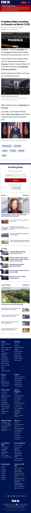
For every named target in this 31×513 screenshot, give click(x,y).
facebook (5, 496)
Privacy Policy (17, 187)
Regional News (6, 420)
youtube (14, 496)
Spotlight (3, 413)
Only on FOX (5, 390)
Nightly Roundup (5, 361)
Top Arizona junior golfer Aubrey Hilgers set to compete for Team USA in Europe (20, 241)
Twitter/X (3, 473)
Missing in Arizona (5, 406)
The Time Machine (18, 408)
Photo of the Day (18, 458)
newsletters (25, 496)
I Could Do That (18, 405)
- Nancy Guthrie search (5, 408)
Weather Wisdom (18, 358)
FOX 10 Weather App (6, 457)
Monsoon (16, 345)
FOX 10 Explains (5, 349)
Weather (17, 342)
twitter (8, 496)
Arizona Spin (4, 392)
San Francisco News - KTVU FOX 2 (6, 426)
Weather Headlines (18, 347)
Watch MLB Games (19, 473)
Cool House (4, 399)
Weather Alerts (18, 353)
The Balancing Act (18, 395)
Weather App (17, 355)
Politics (4, 151)
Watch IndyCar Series (19, 478)
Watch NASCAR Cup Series (19, 475)
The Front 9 (17, 401)
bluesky (20, 496)
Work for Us (17, 439)
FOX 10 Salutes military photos (18, 452)
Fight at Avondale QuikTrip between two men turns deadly (19, 234)
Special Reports (5, 411)
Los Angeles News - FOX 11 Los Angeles (6, 423)
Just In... (4, 195)
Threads (3, 475)
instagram (11, 496)
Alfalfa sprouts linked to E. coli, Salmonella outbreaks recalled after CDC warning (19, 228)
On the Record (17, 406)
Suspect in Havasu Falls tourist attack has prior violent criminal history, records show (19, 259)
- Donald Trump (18, 386)
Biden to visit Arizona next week (9, 96)
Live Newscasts (5, 447)
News (4, 155)
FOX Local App (4, 455)
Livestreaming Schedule (4, 452)
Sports (2, 367)
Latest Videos (6, 285)
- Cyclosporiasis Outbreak (5, 353)
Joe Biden (17, 146)
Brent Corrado (6, 27)
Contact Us (17, 426)
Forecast (16, 344)
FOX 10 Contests (18, 445)
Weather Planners (18, 351)
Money (3, 375)
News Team (17, 433)
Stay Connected (19, 443)
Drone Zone (4, 400)
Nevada (21, 151)
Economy (3, 378)
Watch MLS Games (19, 488)
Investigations (4, 402)
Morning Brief (4, 360)
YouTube (3, 466)
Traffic (2, 369)
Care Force (4, 394)
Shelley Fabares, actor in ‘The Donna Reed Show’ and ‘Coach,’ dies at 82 (14, 215)
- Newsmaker (17, 382)
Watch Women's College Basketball (18, 483)
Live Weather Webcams (4, 449)
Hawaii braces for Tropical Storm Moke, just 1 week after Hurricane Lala (10, 309)
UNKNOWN (17, 410)
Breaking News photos (18, 455)
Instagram (3, 470)
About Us (17, 420)
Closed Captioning (18, 424)
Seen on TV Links (5, 365)
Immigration (4, 356)
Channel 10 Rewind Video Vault (5, 396)
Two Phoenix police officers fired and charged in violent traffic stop (10, 315)
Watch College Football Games (18, 470)
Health (2, 351)
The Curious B (17, 397)
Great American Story (19, 403)
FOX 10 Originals (17, 391)
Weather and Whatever (17, 412)
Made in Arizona (5, 404)
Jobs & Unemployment (5, 381)
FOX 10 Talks (17, 399)
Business (3, 377)
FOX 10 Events (17, 447)
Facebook (3, 471)
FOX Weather (17, 360)
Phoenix (13, 151)
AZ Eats (16, 394)
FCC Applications (18, 430)
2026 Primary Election (19, 377)
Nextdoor (3, 479)
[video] (15, 295)
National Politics (18, 384)
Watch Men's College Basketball (19, 480)
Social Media (5, 464)
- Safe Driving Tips (5, 371)
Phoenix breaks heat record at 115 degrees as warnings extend (9, 329)
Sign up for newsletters (17, 449)
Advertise (16, 422)
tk (17, 496)
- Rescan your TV (18, 437)
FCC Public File (17, 432)
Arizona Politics (18, 380)
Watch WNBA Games (19, 486)
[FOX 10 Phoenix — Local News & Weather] (5, 2)
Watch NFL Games (18, 468)
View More (26, 195)
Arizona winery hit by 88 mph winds (12, 304)
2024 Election (20, 27)
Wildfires (16, 349)
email (22, 496)
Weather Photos (18, 356)
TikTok (3, 468)
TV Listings (17, 435)
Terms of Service (16, 189)
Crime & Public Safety (6, 347)
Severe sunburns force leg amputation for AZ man (19, 220)
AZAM (2, 345)
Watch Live (24, 2)
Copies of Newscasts (19, 428)
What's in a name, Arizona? (18, 416)
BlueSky (3, 477)
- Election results (18, 378)
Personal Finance (5, 383)
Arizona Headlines (5, 344)
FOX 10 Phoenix (13, 27)
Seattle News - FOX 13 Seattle (6, 429)
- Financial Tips (4, 385)
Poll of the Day (5, 363)
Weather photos (18, 460)
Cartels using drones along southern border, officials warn (10, 322)
